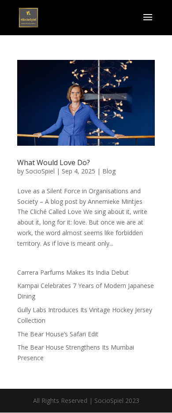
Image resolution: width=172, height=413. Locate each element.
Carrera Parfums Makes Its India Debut (73, 272)
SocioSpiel (40, 171)
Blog (109, 171)
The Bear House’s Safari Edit (57, 334)
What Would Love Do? (53, 162)
